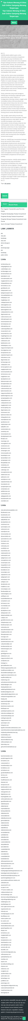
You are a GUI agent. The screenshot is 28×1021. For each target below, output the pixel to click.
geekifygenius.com (6, 653)
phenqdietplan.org (6, 945)
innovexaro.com (5, 412)
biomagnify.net (5, 992)
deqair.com (4, 930)
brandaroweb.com (6, 498)
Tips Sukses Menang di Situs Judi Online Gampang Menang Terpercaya (14, 13)
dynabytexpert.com (6, 436)
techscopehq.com (6, 407)
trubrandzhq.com (5, 567)
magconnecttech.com (7, 658)
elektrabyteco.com (6, 345)
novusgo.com (4, 636)
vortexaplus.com (5, 467)
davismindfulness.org (7, 739)
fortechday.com (5, 744)
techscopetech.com (6, 367)
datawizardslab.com (6, 615)
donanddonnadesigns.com (8, 672)
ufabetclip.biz (4, 806)
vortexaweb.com (5, 555)
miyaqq (21, 1009)
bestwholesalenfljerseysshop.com (10, 875)
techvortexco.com (6, 285)
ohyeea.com (4, 966)
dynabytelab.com (5, 522)
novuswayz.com (5, 579)
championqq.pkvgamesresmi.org (15, 1012)
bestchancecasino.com (7, 706)
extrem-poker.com (6, 918)
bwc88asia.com (5, 916)
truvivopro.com (5, 541)
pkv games (7, 183)
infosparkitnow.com (6, 283)
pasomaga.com (5, 983)
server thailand (5, 1007)
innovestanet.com (6, 434)
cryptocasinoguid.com (7, 868)
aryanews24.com (5, 885)
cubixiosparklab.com (6, 328)
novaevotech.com (6, 331)
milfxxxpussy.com (6, 954)
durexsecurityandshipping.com (9, 897)
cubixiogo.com (5, 469)
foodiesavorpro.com (6, 624)
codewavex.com (5, 340)
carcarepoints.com (6, 923)
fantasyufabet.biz (5, 811)
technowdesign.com (6, 894)
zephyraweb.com (5, 553)
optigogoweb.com (6, 496)
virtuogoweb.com (5, 791)
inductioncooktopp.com (7, 713)
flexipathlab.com (5, 462)
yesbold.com (4, 777)
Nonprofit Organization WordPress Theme (12, 1017)
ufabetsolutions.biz (6, 830)
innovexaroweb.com (6, 371)
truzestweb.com (5, 484)
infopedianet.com (5, 400)
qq (1, 1000)
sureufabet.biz (5, 839)
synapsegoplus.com (6, 398)
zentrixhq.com (5, 431)
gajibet (3, 1012)
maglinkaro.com (5, 376)
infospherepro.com (6, 622)
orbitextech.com (5, 656)
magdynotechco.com (6, 281)
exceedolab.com (5, 605)
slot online (6, 1000)
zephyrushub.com (6, 517)
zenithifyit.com (5, 548)
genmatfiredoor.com (6, 665)
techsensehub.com (6, 273)
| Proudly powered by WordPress (17, 1018)
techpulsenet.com (6, 352)
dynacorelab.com (5, 536)
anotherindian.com (6, 973)
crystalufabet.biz (5, 849)
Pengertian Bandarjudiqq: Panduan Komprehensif (13, 214)
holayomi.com (5, 725)
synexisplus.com (5, 526)
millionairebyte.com (6, 742)
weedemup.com (5, 703)
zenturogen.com (5, 450)
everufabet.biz (5, 854)
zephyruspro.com (5, 424)
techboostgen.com (6, 271)
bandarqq (3, 238)
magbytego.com (5, 300)
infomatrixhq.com (5, 326)
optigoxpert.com (5, 577)
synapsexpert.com (6, 486)
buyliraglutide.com (6, 796)
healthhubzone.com (6, 780)
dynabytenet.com (5, 379)
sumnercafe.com (5, 947)
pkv (2, 233)
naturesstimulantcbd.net (7, 988)
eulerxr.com (4, 651)
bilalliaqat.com (5, 708)
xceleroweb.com (5, 493)
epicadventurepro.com (7, 629)
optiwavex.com (5, 477)
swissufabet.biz (5, 815)
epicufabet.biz (5, 846)
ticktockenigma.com (6, 648)
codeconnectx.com (6, 316)
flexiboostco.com (5, 512)
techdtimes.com (5, 768)
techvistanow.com (6, 324)
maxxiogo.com (5, 441)
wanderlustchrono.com (7, 641)
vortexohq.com (5, 627)
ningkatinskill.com (6, 935)
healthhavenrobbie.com (7, 670)
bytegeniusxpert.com (6, 293)
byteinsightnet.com (6, 309)
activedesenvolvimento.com (8, 682)
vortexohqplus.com (6, 593)
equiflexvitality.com (6, 677)
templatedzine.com (6, 940)
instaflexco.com (5, 586)
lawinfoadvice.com (6, 942)
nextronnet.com (5, 446)
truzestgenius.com (6, 350)
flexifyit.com (4, 438)
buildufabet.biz (5, 858)
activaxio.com (4, 608)
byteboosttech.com (6, 787)
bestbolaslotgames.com (7, 691)
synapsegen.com (5, 460)
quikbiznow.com (5, 491)
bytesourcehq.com (6, 307)
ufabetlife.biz (4, 827)
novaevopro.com (5, 562)
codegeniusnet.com (6, 302)
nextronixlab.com (5, 429)
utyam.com (4, 961)
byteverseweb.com (6, 391)
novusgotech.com (6, 443)
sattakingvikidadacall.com (8, 689)
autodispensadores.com (7, 711)
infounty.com (4, 911)
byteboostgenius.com (7, 395)
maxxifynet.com (5, 531)
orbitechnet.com (5, 474)
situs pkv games (10, 1005)
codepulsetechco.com (7, 312)
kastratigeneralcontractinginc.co (9, 873)
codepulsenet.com (6, 402)
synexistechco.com (6, 538)
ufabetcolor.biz (5, 823)
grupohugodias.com (6, 928)
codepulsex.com (5, 364)
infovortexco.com (5, 357)
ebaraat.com (4, 782)
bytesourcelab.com (6, 414)
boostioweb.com (5, 515)
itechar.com (4, 775)
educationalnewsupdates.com (9, 510)
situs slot (3, 240)
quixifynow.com (5, 422)
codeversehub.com (6, 388)
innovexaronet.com (6, 321)
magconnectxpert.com (7, 348)
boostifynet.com (5, 569)
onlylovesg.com (5, 680)
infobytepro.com (5, 297)
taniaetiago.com (5, 978)
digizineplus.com (5, 410)
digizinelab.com (5, 359)
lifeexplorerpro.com (6, 634)
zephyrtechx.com (5, 574)
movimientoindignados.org (8, 952)
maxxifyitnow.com (6, 419)
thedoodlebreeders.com (7, 925)
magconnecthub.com (6, 393)
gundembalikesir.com (7, 772)
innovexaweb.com (6, 453)
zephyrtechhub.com (6, 481)
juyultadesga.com (6, 904)
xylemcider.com (5, 976)
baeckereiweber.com (6, 756)
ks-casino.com (5, 921)
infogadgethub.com (6, 266)
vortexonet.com (5, 529)
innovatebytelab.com (6, 295)
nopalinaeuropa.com (6, 990)
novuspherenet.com (6, 472)
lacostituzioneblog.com (7, 964)
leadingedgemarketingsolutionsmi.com (11, 870)
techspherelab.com (6, 383)
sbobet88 (12, 1000)
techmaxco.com (5, 603)
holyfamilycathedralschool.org (9, 732)
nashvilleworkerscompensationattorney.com (13, 730)
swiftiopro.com (5, 596)
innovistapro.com (5, 589)
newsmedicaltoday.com (7, 715)
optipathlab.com (5, 519)
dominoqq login (5, 247)
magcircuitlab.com (6, 338)
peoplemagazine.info (7, 758)
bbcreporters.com (5, 866)
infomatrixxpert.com (6, 319)
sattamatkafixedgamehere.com (9, 694)
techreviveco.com (6, 374)
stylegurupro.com (5, 613)
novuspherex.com (6, 560)
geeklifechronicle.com (7, 620)
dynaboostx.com (5, 584)
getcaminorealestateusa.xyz (8, 746)
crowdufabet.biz (5, 856)
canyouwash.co (5, 763)
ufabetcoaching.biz (6, 737)
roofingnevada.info (6, 718)
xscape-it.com (5, 887)
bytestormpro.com (6, 639)
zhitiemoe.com (5, 968)
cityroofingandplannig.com (8, 899)
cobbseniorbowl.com (6, 892)
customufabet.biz (5, 842)
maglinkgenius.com (6, 336)
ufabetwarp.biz (5, 803)
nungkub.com (4, 971)
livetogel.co (4, 663)
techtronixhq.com (5, 264)
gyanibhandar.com (6, 801)
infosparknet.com (5, 417)
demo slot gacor (5, 243)
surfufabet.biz (4, 834)
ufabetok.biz (4, 851)
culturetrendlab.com (6, 644)
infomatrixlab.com (6, 386)
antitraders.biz (5, 882)
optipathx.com (5, 426)
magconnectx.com (6, 720)
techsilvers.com (5, 933)
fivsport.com (4, 937)
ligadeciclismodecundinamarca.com (11, 727)
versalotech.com (5, 601)
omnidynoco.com (5, 479)
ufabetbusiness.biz (6, 818)
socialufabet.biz (5, 832)
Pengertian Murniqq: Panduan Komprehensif (12, 216)
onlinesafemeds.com (6, 799)
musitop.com (4, 959)
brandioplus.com (5, 455)
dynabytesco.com (6, 610)
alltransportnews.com (7, 861)
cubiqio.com (4, 617)
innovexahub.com (6, 534)
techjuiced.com (5, 784)
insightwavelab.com (6, 632)
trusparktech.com (5, 565)
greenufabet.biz (5, 820)
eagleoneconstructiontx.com (8, 675)
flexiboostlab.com (6, 591)
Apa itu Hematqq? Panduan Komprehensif (11, 224)
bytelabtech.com (5, 276)
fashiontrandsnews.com (7, 863)
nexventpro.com (5, 572)
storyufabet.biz (5, 844)
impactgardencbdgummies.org (9, 985)
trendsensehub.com (6, 646)
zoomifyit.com (4, 501)
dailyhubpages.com (6, 684)
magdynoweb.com (6, 369)
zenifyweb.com (5, 660)
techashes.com (5, 760)
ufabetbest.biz (5, 837)
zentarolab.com (5, 489)
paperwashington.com (7, 701)
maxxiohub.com (5, 550)
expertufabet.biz (5, 808)
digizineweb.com (5, 314)
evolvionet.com (5, 524)
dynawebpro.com (5, 458)
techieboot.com (5, 770)
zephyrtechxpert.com (6, 355)
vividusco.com (5, 543)
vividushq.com (5, 465)
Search (4, 196)
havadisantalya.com (6, 765)
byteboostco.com (5, 343)
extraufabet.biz (5, 825)
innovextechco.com (6, 333)
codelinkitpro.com (6, 269)
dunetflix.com (4, 949)
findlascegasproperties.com (8, 668)
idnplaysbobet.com (6, 687)
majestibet (15, 1009)
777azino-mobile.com (7, 889)
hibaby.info (4, 699)
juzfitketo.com (4, 980)
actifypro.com (4, 581)
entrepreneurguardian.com (8, 696)
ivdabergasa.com (5, 901)
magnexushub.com (6, 789)
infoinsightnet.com (6, 304)
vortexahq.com (5, 546)
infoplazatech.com (6, 290)
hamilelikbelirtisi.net (6, 598)
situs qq (3, 1005)
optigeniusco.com (6, 558)
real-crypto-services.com (7, 906)
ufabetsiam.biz (5, 813)
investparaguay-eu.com (7, 913)
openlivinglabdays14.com (8, 878)
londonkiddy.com (5, 734)
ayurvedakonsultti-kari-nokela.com (10, 880)
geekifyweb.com (5, 288)
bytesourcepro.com (6, 381)
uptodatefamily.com (6, 956)
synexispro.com (5, 723)
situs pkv (3, 236)
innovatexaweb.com (6, 278)
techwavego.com (5, 362)
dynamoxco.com (5, 448)
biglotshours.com (5, 794)
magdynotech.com (6, 405)
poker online (4, 255)
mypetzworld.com (6, 909)
